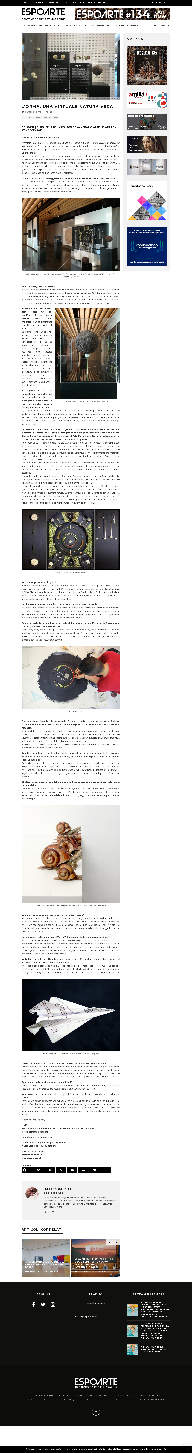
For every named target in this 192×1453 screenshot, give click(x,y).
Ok (165, 1449)
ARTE (48, 25)
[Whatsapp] (61, 1170)
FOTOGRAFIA (62, 25)
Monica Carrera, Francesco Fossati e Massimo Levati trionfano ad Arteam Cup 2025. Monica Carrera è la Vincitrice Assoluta (155, 1309)
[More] (105, 1170)
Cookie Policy (150, 1395)
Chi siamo (27, 3)
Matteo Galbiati (33, 112)
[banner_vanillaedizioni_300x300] (147, 219)
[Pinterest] (49, 1170)
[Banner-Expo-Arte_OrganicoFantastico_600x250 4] (147, 129)
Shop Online (84, 1395)
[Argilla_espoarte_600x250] (147, 107)
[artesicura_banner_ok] (147, 152)
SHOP (100, 25)
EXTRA (78, 25)
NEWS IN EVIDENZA (51, 117)
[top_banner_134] (122, 10)
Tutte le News (44, 1395)
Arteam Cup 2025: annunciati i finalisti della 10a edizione (155, 1349)
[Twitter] (38, 1170)
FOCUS (89, 25)
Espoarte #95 (37, 1119)
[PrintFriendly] (94, 1170)
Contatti (102, 3)
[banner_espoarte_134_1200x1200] (147, 84)
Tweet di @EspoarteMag (85, 1316)
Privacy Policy (126, 1395)
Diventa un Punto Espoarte (79, 3)
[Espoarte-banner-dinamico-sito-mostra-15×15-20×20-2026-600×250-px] (147, 174)
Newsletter (55, 3)
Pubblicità (41, 3)
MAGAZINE (35, 25)
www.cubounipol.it (31, 1158)
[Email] (72, 1170)
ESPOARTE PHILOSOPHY (122, 25)
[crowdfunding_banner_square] (147, 265)
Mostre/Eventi (35, 117)
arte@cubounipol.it (32, 1155)
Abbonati (104, 1395)
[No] (188, 1449)
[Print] (83, 1170)
